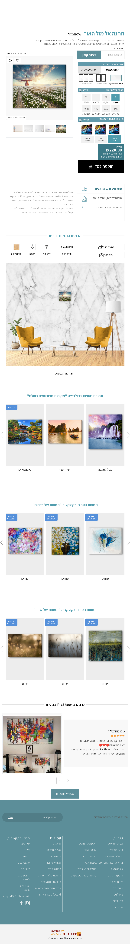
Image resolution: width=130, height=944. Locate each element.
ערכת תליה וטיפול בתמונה (48, 888)
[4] (28, 129)
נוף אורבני (118, 901)
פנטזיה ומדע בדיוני (87, 869)
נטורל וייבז (118, 894)
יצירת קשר (24, 843)
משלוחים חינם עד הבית (108, 188)
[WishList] (17, 60)
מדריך (85, 90)
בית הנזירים (24, 469)
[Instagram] (28, 904)
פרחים (105, 579)
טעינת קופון (89, 55)
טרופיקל (119, 907)
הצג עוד (120, 48)
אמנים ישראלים (115, 843)
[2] (50, 129)
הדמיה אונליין (54, 869)
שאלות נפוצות (54, 850)
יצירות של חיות (116, 882)
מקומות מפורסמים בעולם (83, 875)
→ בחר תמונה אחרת (16, 53)
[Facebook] (21, 904)
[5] (18, 129)
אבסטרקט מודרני (114, 856)
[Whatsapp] (10, 60)
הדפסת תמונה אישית (50, 882)
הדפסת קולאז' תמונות (50, 875)
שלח (10, 817)
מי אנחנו (57, 843)
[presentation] (65, 95)
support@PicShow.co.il (16, 896)
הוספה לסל (104, 166)
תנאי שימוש (55, 856)
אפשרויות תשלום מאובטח (108, 207)
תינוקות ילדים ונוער (87, 843)
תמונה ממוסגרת (89, 69)
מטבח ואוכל (90, 862)
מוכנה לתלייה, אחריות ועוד (107, 198)
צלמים (26, 856)
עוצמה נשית (117, 869)
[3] (39, 129)
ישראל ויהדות (90, 850)
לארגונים (25, 869)
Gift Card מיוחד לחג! (50, 894)
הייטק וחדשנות (115, 875)
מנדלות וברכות (89, 856)
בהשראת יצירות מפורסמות (109, 862)
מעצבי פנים (24, 862)
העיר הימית (65, 469)
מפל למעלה (105, 469)
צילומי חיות (117, 888)
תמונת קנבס (112, 70)
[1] (61, 129)
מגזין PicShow (53, 862)
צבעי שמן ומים (116, 850)
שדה (105, 683)
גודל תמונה (67, 254)
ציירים (27, 850)
